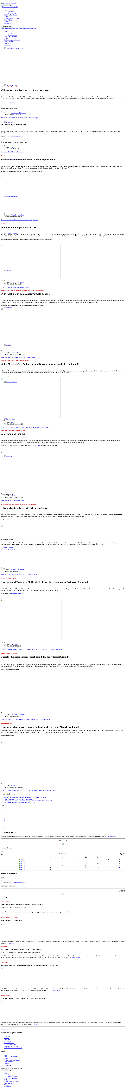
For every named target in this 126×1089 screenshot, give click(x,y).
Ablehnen (10, 547)
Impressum (11, 549)
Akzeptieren (3, 547)
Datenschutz (3, 549)
